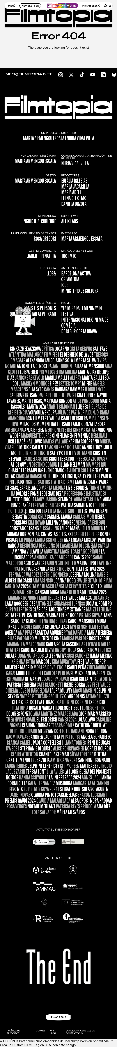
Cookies (40, 1030)
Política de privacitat (13, 1031)
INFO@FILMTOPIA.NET (28, 74)
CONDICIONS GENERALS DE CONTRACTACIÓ (80, 1031)
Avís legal (53, 1031)
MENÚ (12, 5)
